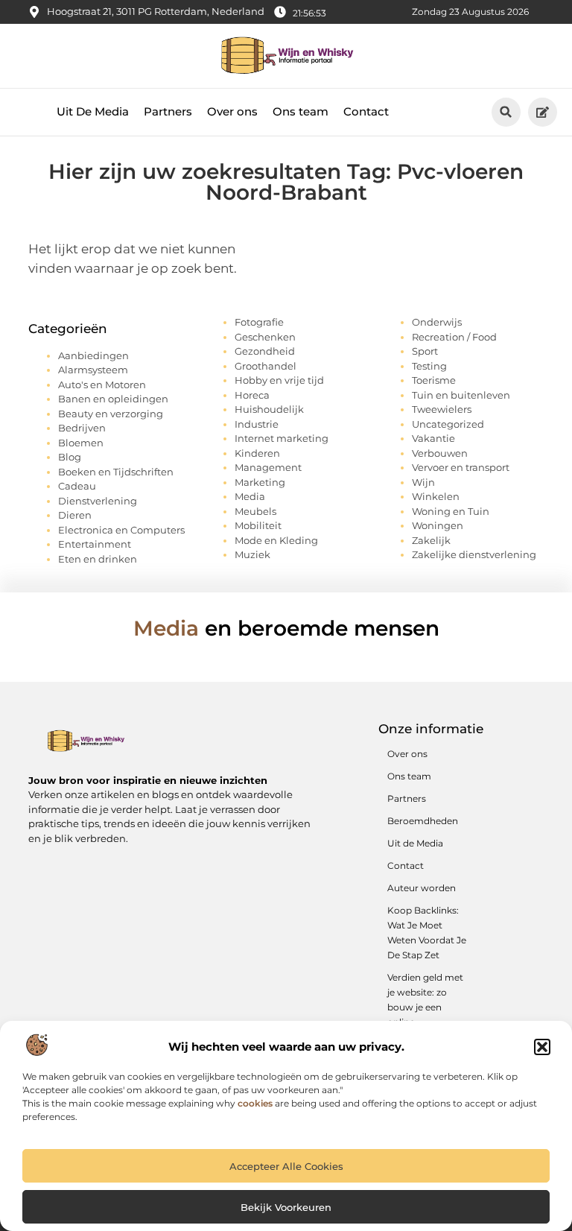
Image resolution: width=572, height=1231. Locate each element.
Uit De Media (93, 111)
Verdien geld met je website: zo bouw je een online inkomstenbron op (425, 1014)
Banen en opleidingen (113, 399)
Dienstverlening (97, 501)
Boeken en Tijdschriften (116, 472)
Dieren (75, 515)
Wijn (423, 482)
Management (268, 467)
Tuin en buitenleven (461, 395)
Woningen (437, 525)
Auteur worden (421, 887)
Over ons (232, 111)
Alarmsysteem (93, 370)
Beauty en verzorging (110, 414)
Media (250, 496)
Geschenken (265, 337)
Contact (366, 111)
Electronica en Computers (121, 530)
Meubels (255, 511)
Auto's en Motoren (102, 384)
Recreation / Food (454, 337)
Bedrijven (82, 428)
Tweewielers (441, 409)
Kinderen (257, 453)
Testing (429, 366)
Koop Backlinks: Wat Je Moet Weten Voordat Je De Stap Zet (426, 933)
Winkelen (436, 496)
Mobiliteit (258, 525)
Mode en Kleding (276, 540)
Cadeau (77, 486)
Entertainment (94, 544)
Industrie (257, 424)
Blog (69, 457)
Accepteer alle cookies (286, 1166)
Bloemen (81, 443)
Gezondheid (265, 351)
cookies (255, 1103)
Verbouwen (440, 453)
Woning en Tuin (450, 511)
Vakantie (433, 438)
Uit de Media (415, 843)
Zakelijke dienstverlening (474, 554)
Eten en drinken (97, 559)
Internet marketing (281, 438)
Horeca (252, 395)
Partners (168, 111)
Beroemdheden (422, 820)
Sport (425, 351)
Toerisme (434, 380)
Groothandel (265, 366)
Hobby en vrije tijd (279, 380)
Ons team (300, 111)
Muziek (252, 554)
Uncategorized (448, 424)
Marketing (260, 482)
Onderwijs (437, 322)
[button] (542, 1046)
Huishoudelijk (269, 409)
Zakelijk (431, 540)
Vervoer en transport (460, 467)
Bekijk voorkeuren (286, 1207)
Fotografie (259, 322)
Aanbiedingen (93, 355)
